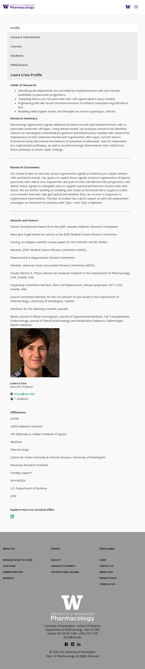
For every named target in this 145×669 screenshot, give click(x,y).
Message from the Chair (17, 559)
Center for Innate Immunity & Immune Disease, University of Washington (57, 457)
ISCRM (14, 418)
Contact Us (106, 566)
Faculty (56, 559)
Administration (13, 572)
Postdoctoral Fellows (65, 572)
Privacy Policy (108, 578)
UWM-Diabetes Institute (26, 426)
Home (102, 559)
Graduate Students (63, 566)
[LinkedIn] (11, 516)
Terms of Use (107, 584)
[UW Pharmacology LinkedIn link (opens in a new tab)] (78, 644)
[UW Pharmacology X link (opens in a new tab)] (72, 644)
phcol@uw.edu (72, 637)
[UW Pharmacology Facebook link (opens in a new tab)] (66, 644)
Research (8, 578)
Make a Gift (106, 572)
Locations (9, 566)
